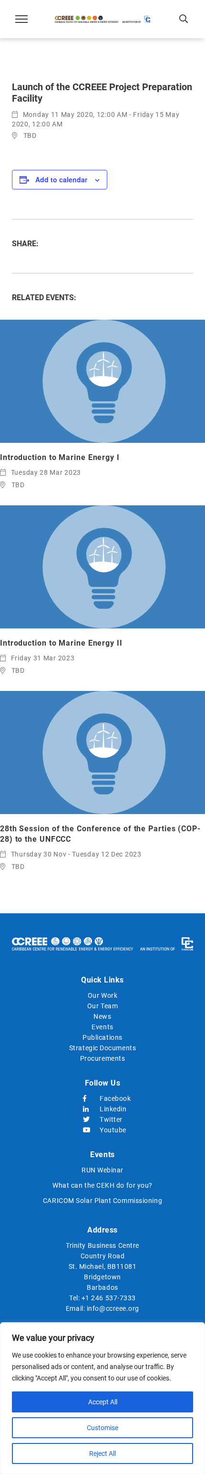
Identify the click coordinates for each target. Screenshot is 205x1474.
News (102, 1016)
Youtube (111, 1130)
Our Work (102, 995)
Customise (102, 1428)
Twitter (111, 1119)
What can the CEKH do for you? (102, 1185)
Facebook (111, 1098)
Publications (102, 1037)
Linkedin (111, 1109)
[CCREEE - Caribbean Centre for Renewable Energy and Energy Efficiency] (102, 19)
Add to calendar (61, 179)
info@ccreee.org (113, 1308)
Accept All (102, 1402)
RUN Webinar (102, 1170)
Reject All (102, 1453)
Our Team (102, 1006)
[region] (102, 1398)
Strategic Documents (102, 1048)
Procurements (102, 1058)
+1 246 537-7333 (109, 1298)
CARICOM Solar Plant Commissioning (102, 1200)
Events (102, 1027)
